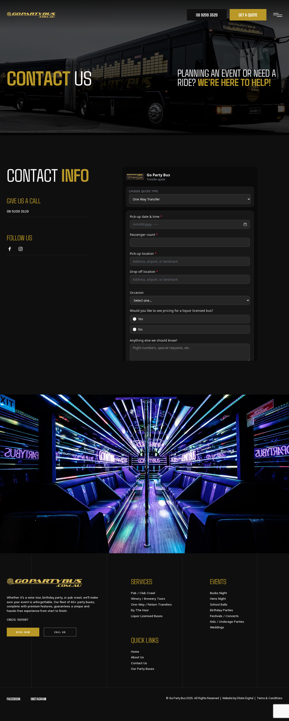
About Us (137, 657)
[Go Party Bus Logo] (31, 15)
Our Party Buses (142, 669)
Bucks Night (218, 593)
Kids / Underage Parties (227, 622)
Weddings (217, 627)
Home (135, 652)
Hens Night (218, 599)
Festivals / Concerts (224, 616)
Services (141, 581)
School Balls (218, 604)
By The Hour (140, 610)
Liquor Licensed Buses (147, 616)
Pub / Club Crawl (143, 593)
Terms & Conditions (269, 698)
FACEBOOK (13, 699)
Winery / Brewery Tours (148, 599)
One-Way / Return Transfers (151, 604)
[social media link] (10, 249)
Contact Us (139, 663)
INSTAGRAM (38, 699)
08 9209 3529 (18, 212)
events (218, 581)
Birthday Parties (221, 610)
